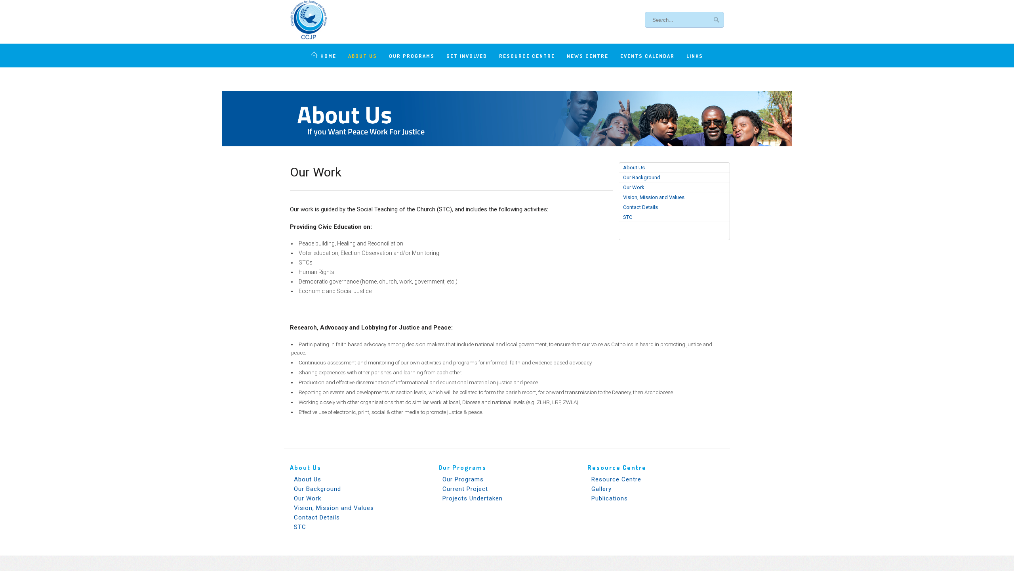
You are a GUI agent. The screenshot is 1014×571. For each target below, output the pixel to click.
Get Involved (466, 56)
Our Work (633, 187)
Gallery (601, 488)
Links (694, 56)
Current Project (465, 488)
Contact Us (507, 79)
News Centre (587, 56)
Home (328, 56)
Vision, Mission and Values (653, 197)
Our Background (641, 177)
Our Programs (412, 56)
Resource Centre (527, 56)
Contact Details (640, 207)
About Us (362, 56)
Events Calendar (647, 56)
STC (627, 217)
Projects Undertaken (472, 498)
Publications (609, 498)
